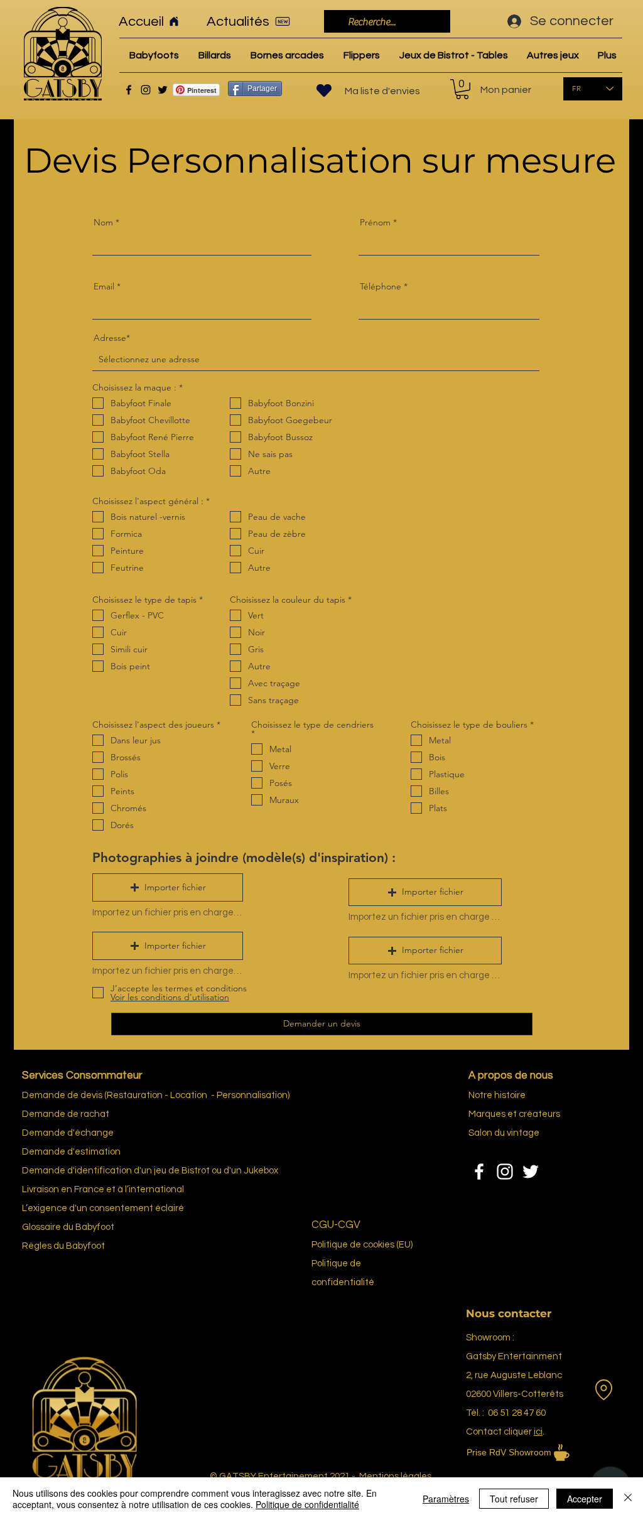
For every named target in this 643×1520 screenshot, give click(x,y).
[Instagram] (145, 90)
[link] (462, 89)
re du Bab (72, 1227)
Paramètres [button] (446, 1498)
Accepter (584, 1498)
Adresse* (112, 337)
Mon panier (505, 90)
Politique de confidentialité (307, 1504)
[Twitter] (162, 90)
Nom (103, 222)
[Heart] (324, 90)
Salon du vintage (503, 1133)
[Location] (603, 1389)
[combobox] (315, 359)
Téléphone (380, 286)
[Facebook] (128, 90)
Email (104, 286)
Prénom (375, 222)
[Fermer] (627, 1498)
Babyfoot (85, 1246)
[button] (167, 887)
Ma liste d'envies (382, 91)
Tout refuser (514, 1498)
